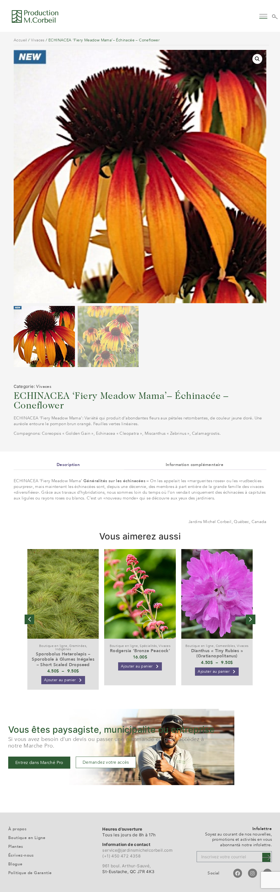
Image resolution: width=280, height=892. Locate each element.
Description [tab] (68, 464)
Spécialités (148, 646)
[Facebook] (237, 873)
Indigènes (63, 649)
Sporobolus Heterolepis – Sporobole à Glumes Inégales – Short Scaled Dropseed (63, 659)
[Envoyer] (266, 857)
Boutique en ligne (53, 646)
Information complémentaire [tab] (194, 464)
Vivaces (38, 40)
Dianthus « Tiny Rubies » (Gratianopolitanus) (217, 653)
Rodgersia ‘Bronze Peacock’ (140, 651)
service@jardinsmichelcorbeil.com (137, 850)
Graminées (77, 646)
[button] (263, 15)
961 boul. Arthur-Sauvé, (126, 865)
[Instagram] (252, 873)
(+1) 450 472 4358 (121, 856)
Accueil (20, 40)
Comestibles (225, 646)
